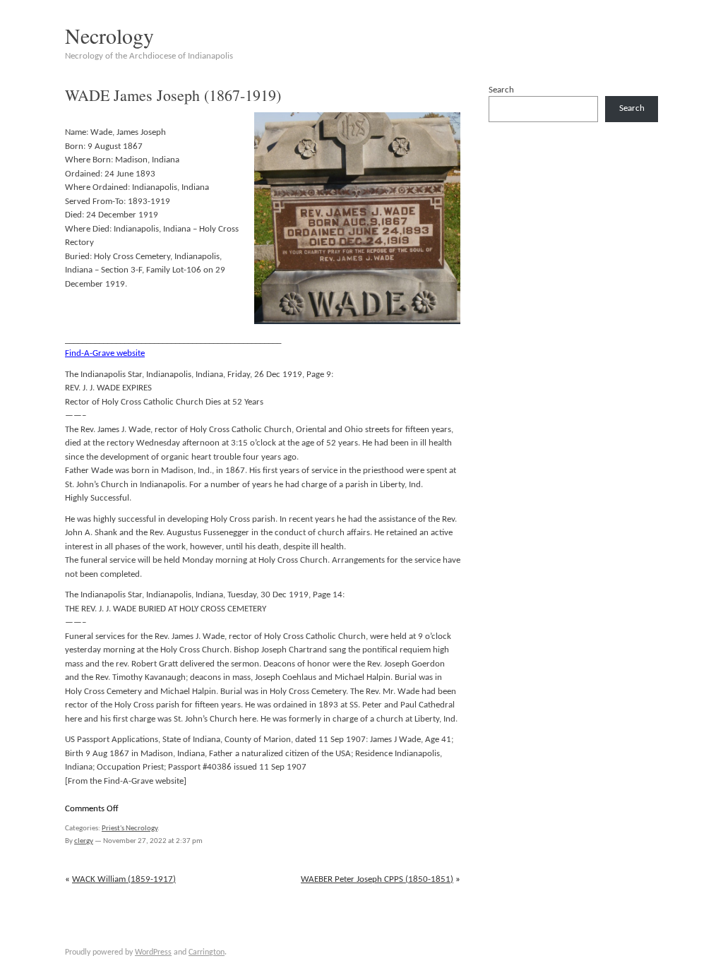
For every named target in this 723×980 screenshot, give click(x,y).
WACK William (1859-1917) (124, 879)
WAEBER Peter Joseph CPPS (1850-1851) (377, 879)
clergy (83, 841)
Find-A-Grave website (105, 353)
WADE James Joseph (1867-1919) (173, 95)
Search (501, 90)
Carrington (207, 952)
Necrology (109, 35)
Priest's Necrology (129, 828)
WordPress (153, 952)
